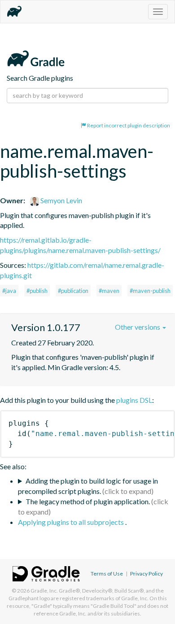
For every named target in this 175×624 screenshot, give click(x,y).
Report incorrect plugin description (128, 125)
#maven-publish (150, 290)
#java (9, 290)
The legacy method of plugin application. (88, 501)
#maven (109, 290)
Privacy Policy (146, 573)
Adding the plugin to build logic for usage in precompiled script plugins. (88, 485)
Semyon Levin (60, 200)
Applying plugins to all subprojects (71, 522)
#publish (37, 290)
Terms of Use (107, 573)
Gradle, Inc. (44, 590)
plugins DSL (134, 400)
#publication (73, 290)
